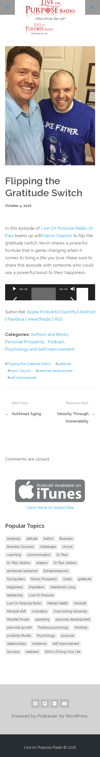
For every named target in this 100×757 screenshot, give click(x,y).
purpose (67, 635)
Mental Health (57, 603)
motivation (39, 611)
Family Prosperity (44, 579)
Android (87, 311)
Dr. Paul (62, 555)
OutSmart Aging (26, 414)
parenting (42, 619)
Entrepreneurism (55, 571)
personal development (55, 371)
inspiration (36, 587)
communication (38, 555)
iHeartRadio (39, 319)
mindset (80, 603)
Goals (67, 579)
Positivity (81, 627)
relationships (16, 643)
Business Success (20, 547)
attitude (32, 538)
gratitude (64, 364)
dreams (42, 563)
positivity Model (19, 635)
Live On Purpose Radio (64, 228)
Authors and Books (49, 334)
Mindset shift (16, 611)
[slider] (83, 288)
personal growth (19, 627)
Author (48, 538)
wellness (32, 652)
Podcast (56, 341)
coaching (14, 555)
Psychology (46, 635)
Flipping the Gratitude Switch (29, 364)
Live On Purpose (41, 595)
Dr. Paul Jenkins (18, 563)
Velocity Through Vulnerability (73, 417)
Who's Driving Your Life (62, 652)
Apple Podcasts (42, 311)
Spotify (69, 311)
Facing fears (16, 579)
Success (13, 652)
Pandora (15, 319)
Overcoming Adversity (70, 611)
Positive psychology (53, 627)
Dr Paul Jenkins (65, 563)
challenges (48, 547)
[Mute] (72, 295)
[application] (50, 292)
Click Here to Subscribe (50, 507)
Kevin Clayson (58, 235)
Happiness (15, 587)
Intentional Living (62, 587)
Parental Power (18, 619)
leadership (15, 595)
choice (67, 547)
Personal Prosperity (24, 341)
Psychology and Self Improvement (39, 349)
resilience (39, 643)
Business (66, 538)
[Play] (14, 295)
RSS (59, 319)
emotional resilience (22, 571)
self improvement (23, 378)
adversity (13, 538)
